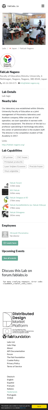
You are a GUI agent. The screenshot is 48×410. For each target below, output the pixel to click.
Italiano (10, 389)
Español (10, 383)
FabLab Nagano (27, 48)
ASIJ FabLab (14, 190)
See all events (10, 258)
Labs (4, 48)
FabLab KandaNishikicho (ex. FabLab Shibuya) (28, 205)
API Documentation (16, 351)
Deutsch (11, 377)
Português (11, 395)
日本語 (10, 398)
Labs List (11, 342)
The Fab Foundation (16, 357)
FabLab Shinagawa (17, 212)
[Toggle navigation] (43, 6)
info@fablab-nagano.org (29, 83)
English (10, 380)
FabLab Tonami (16, 183)
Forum (10, 354)
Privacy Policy (13, 363)
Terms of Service (14, 367)
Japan (14, 48)
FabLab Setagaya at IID (19, 198)
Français (10, 386)
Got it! (39, 406)
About (10, 348)
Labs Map (11, 345)
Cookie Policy (13, 360)
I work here (11, 243)
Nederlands (12, 392)
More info (23, 408)
